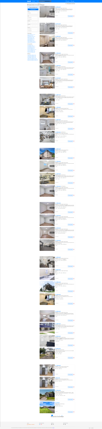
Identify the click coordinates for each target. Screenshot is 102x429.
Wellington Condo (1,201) (30, 35)
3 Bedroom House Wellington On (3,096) (32, 58)
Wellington (39, 3)
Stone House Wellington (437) (30, 48)
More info (53, 427)
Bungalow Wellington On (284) (30, 40)
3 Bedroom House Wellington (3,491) (31, 55)
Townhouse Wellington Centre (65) (31, 41)
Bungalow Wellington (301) (30, 39)
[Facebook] (51, 424)
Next (62, 415)
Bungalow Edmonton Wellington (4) (31, 42)
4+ (37, 22)
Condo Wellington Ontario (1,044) (31, 36)
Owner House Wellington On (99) (31, 51)
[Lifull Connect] (31, 424)
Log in (73, 1)
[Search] (50, 1)
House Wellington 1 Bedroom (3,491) (31, 57)
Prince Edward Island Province (33, 3)
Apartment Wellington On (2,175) (31, 34)
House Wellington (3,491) (30, 45)
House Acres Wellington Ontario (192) (31, 49)
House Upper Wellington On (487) (31, 47)
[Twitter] (53, 424)
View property (70, 16)
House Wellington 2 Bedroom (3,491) (31, 56)
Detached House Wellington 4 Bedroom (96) (32, 59)
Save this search (33, 9)
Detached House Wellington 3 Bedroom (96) (32, 60)
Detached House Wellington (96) (31, 52)
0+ (28, 22)
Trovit (27, 3)
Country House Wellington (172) (31, 50)
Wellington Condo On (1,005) (30, 37)
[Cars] (41, 424)
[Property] (39, 424)
